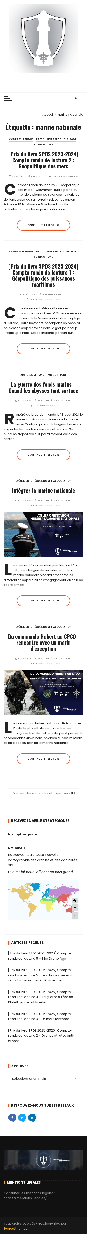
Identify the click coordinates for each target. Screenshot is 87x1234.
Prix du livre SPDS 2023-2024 (56, 139)
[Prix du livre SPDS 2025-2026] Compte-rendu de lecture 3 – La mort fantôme (40, 1016)
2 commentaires (45, 406)
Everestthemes (15, 1228)
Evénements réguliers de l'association (44, 481)
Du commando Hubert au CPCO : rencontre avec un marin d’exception (43, 642)
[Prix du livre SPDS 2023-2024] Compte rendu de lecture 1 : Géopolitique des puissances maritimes (43, 275)
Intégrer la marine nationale (43, 490)
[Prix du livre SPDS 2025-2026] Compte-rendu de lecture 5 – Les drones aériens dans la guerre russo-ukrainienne (40, 975)
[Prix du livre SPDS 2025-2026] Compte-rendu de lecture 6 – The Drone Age (40, 956)
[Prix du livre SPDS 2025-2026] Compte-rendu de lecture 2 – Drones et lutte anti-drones (41, 1035)
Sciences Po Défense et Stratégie (43, 76)
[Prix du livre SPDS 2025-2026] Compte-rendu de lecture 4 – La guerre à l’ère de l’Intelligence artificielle (40, 997)
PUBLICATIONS (43, 144)
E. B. (38, 176)
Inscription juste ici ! (26, 834)
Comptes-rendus (21, 139)
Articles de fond (32, 375)
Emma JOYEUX (56, 294)
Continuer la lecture (43, 225)
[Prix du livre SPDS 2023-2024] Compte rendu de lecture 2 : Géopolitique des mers (43, 160)
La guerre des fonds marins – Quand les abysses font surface (43, 387)
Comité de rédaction (56, 400)
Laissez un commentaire (63, 176)
